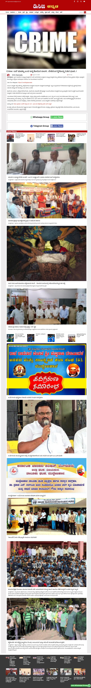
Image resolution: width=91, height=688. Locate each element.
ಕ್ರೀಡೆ (24, 12)
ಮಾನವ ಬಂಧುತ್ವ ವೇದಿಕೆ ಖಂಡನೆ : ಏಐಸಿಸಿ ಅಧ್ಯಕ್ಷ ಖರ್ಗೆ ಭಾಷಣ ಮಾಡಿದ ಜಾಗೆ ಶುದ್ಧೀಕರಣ (34, 177)
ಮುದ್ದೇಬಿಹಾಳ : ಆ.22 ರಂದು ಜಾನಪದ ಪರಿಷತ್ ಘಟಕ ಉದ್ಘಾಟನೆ (27, 495)
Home (7, 12)
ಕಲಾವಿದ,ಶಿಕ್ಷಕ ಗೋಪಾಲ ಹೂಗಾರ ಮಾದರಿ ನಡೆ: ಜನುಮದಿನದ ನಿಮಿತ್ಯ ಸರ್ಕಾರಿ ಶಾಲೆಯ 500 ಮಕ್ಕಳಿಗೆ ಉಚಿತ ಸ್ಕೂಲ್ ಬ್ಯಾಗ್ (43, 589)
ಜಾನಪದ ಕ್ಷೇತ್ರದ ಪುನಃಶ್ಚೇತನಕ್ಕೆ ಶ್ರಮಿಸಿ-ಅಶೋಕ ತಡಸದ (24, 221)
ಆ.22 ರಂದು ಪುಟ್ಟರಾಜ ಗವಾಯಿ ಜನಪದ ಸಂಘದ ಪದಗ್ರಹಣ (25, 397)
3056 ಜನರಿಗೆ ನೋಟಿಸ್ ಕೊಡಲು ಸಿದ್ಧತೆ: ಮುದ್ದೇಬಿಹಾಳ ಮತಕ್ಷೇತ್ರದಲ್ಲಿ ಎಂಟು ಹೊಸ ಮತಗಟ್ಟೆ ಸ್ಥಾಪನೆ (13, 661)
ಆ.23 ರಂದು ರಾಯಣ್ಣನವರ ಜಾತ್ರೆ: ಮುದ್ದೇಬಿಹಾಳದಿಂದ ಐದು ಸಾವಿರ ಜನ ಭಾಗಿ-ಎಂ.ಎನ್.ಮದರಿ (35, 456)
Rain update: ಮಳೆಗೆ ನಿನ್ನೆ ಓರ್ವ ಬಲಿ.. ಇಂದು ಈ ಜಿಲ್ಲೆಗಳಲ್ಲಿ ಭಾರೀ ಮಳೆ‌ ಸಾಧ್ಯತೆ (32, 104)
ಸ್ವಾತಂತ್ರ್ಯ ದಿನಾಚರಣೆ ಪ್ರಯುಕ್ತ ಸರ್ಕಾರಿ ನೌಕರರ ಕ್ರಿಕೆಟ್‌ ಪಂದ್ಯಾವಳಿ (81, 335)
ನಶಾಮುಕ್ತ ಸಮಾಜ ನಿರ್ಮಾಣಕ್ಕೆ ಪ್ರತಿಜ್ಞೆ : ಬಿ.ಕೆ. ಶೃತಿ (22, 327)
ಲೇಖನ (57, 12)
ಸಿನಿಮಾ (19, 12)
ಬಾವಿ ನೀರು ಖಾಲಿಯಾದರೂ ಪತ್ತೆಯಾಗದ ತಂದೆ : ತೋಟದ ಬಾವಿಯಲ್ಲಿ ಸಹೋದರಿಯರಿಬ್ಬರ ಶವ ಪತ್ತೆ (36, 283)
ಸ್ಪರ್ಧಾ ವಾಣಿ (47, 12)
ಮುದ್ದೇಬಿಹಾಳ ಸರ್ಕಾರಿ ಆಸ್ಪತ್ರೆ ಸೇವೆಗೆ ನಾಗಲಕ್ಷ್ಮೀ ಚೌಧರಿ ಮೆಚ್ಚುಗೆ (81, 135)
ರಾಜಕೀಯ (12, 12)
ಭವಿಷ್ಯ (52, 12)
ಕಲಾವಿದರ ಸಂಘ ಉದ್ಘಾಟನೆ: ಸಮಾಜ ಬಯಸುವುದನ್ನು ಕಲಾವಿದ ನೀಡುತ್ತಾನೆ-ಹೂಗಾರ (60, 135)
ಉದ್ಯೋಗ (37, 12)
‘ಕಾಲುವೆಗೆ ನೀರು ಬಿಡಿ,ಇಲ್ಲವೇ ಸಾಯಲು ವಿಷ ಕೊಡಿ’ (22, 537)
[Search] (85, 12)
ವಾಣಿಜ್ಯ (41, 12)
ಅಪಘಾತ (31, 12)
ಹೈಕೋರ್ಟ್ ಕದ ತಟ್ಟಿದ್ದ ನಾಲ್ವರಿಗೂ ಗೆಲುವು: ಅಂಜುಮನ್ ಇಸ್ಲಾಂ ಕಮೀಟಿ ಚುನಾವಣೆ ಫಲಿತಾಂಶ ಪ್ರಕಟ (36, 642)
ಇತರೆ (61, 12)
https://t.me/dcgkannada (25, 82)
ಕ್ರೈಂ (27, 12)
